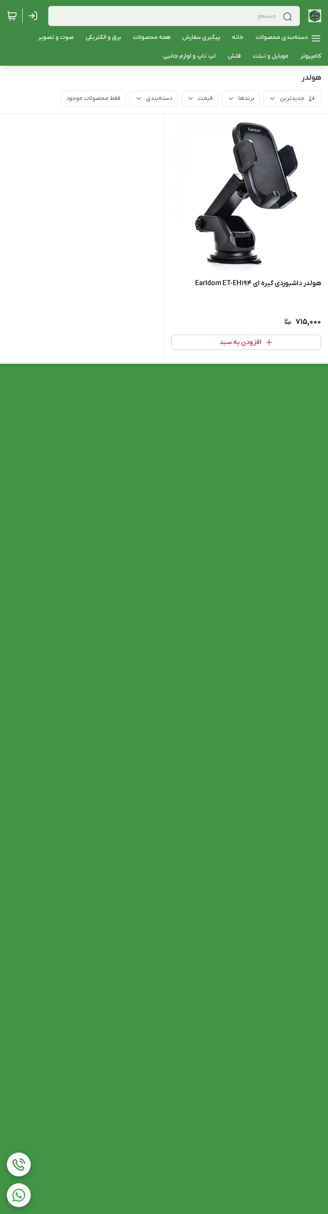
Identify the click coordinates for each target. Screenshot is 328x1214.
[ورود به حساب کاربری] (34, 16)
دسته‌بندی (159, 98)
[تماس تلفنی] (19, 1164)
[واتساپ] (19, 1195)
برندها (246, 98)
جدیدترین (292, 98)
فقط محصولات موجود (93, 98)
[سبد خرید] (12, 16)
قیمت (205, 98)
